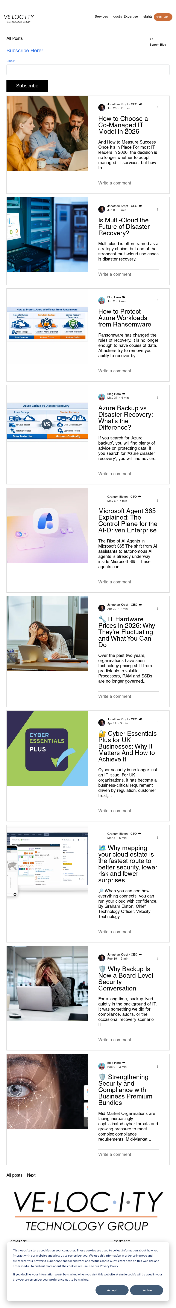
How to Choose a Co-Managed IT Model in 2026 (123, 125)
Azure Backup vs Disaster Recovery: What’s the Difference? (125, 417)
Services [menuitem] (101, 16)
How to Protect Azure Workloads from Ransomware (124, 318)
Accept (112, 1290)
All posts (14, 1175)
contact (163, 17)
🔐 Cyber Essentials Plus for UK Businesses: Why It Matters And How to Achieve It (127, 746)
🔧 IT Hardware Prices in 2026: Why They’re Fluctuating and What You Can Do (126, 632)
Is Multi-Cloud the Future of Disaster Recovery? (124, 226)
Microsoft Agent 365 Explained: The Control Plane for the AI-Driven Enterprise (128, 520)
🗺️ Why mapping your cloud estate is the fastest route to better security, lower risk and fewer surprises (127, 864)
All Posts (14, 38)
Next (31, 1175)
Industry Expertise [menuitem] (124, 16)
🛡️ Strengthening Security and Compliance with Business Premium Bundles (125, 1089)
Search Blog (158, 44)
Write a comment (114, 183)
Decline (147, 1290)
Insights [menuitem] (146, 16)
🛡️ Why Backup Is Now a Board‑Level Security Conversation (125, 978)
